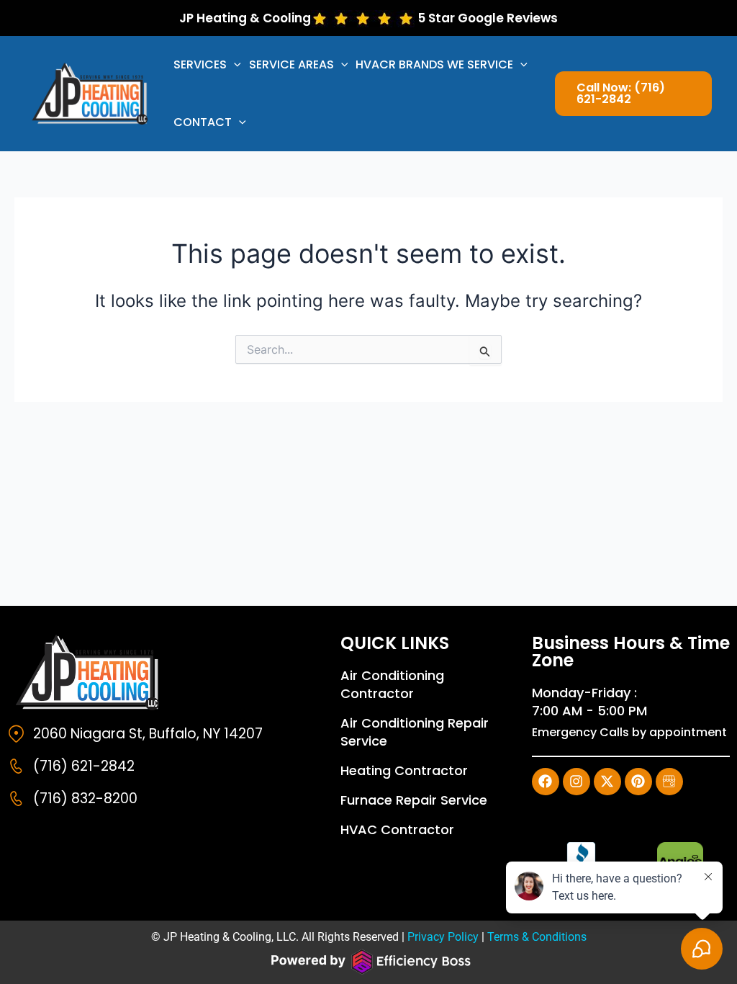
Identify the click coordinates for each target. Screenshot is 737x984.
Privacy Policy (443, 937)
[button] (234, 65)
